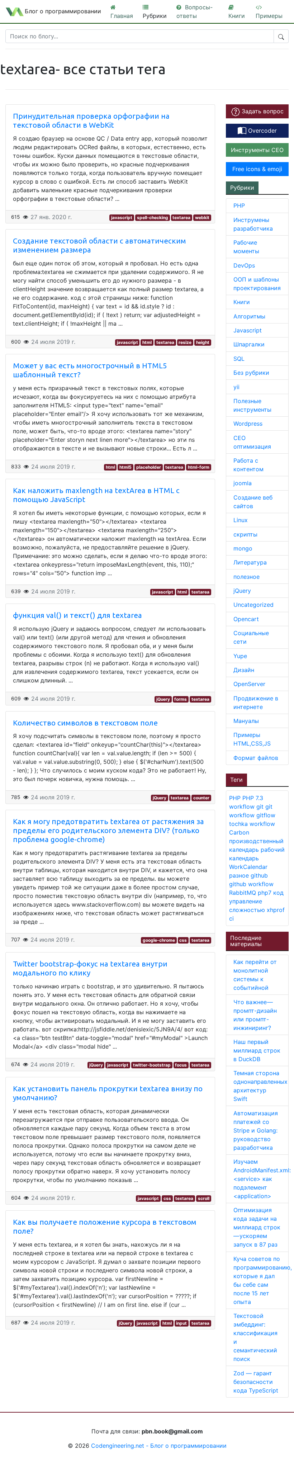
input (181, 1323)
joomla (242, 483)
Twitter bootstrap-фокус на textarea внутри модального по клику (90, 968)
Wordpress (247, 423)
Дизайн (243, 669)
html (147, 342)
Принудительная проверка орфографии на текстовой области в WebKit (91, 120)
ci (231, 918)
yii (236, 387)
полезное (246, 576)
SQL (239, 358)
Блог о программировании (63, 11)
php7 (265, 892)
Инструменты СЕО (257, 149)
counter (201, 797)
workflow (242, 806)
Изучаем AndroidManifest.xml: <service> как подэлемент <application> (262, 1179)
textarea (181, 217)
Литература (250, 562)
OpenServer (249, 683)
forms (180, 699)
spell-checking (152, 217)
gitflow (265, 815)
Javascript (247, 330)
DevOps (244, 265)
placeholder (148, 467)
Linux (240, 520)
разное (240, 875)
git (260, 806)
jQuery (163, 699)
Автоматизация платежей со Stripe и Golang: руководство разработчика (255, 1130)
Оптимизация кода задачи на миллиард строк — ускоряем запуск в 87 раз (257, 1227)
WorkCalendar (248, 866)
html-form (198, 467)
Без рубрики (251, 372)
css (183, 940)
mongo (242, 548)
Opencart (246, 619)
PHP (239, 205)
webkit (202, 217)
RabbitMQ (243, 892)
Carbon (239, 832)
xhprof (276, 909)
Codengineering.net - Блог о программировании (159, 1445)
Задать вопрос (262, 111)
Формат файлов (255, 757)
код (278, 892)
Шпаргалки (249, 344)
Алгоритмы (249, 316)
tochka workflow (252, 823)
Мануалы (246, 720)
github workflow (251, 884)
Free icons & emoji (257, 168)
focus (181, 1065)
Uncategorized (253, 604)
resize (185, 342)
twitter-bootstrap (152, 1065)
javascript (121, 217)
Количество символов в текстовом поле (85, 723)
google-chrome (159, 940)
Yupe (240, 656)
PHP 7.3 (252, 798)
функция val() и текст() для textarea (77, 615)
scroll (203, 1198)
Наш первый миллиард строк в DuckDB (256, 1050)
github (259, 875)
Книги (241, 302)
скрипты (245, 534)
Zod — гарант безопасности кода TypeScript (256, 1382)
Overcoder (261, 130)
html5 (125, 467)
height (202, 342)
